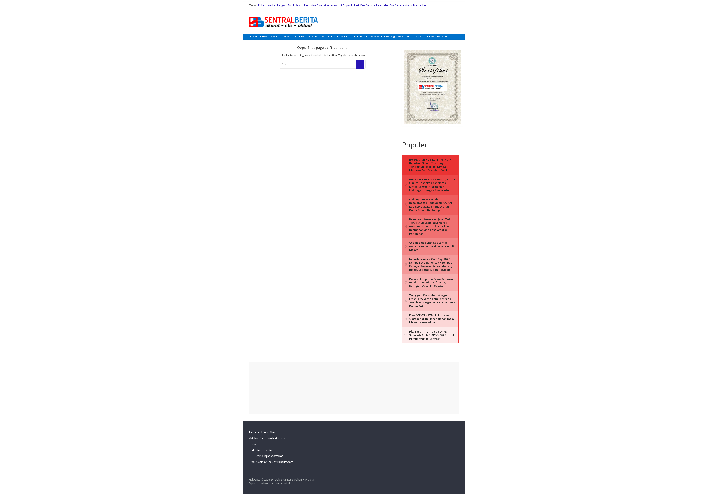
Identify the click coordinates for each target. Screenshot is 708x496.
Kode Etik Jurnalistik (260, 450)
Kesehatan (375, 36)
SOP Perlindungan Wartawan (266, 456)
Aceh (286, 36)
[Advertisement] (354, 388)
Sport (322, 36)
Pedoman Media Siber (262, 432)
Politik (331, 36)
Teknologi (390, 36)
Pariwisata (343, 36)
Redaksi (253, 444)
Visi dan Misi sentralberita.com (267, 438)
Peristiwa (300, 36)
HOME (253, 36)
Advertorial (404, 36)
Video (444, 36)
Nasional (264, 36)
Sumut (275, 36)
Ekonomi (312, 36)
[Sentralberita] (283, 15)
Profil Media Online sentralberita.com (271, 462)
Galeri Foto (433, 36)
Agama (420, 36)
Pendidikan (361, 36)
